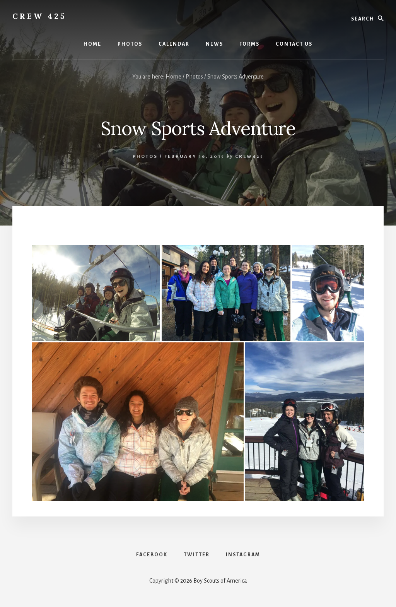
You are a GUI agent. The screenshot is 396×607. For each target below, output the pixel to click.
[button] (96, 293)
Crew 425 (39, 16)
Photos (145, 156)
